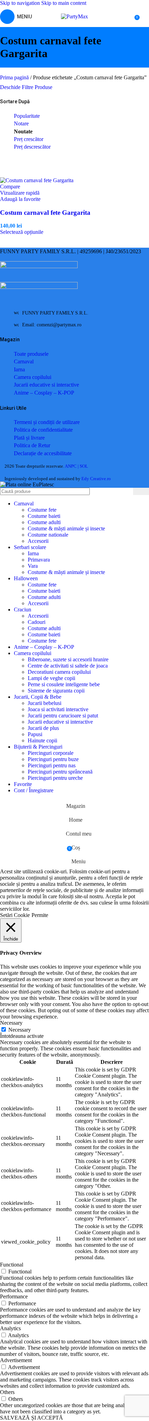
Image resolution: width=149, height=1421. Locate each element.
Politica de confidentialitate (43, 430)
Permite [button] (40, 915)
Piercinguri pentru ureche (55, 778)
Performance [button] (14, 1296)
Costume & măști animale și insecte (66, 528)
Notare (21, 123)
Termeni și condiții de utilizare (47, 422)
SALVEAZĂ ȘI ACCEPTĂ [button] (31, 1418)
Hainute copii (42, 740)
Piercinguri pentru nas (52, 765)
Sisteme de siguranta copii (56, 691)
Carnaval (24, 361)
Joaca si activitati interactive (58, 709)
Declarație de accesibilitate (43, 453)
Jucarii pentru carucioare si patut (63, 715)
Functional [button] (11, 1265)
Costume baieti (44, 516)
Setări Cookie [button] (15, 915)
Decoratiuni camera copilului (59, 672)
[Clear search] (128, 491)
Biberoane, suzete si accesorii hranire (68, 659)
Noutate (23, 131)
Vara (33, 566)
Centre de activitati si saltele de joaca (68, 666)
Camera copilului (32, 377)
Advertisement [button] (16, 1360)
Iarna (19, 369)
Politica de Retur (32, 445)
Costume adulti (44, 522)
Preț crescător (28, 139)
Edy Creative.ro (96, 478)
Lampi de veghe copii (51, 678)
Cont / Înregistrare (33, 790)
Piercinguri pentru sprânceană (60, 772)
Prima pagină (15, 77)
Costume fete (42, 510)
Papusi (35, 734)
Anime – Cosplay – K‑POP (44, 393)
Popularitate (27, 116)
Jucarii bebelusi (44, 703)
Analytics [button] (10, 1328)
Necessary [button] (11, 1023)
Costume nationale (48, 535)
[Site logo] (74, 16)
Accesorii (38, 541)
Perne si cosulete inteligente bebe (64, 684)
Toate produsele (31, 354)
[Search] (141, 491)
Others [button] (7, 1392)
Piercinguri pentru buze (53, 759)
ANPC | (72, 466)
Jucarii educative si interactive (46, 385)
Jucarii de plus (43, 728)
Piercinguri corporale (50, 753)
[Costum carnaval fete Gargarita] (36, 180)
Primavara (39, 560)
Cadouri (36, 622)
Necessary (19, 1030)
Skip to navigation (20, 3)
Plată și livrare (29, 438)
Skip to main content (63, 3)
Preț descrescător (32, 147)
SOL (84, 466)
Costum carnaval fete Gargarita (45, 212)
